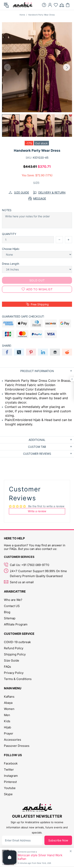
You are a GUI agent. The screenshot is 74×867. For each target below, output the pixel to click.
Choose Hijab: (11, 248)
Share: (7, 345)
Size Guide (11, 660)
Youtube (10, 788)
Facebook (11, 763)
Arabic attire (22, 5)
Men (7, 715)
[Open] (9, 857)
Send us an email (22, 582)
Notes (6, 210)
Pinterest (10, 782)
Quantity (9, 234)
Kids (7, 721)
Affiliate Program (15, 624)
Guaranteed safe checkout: (23, 316)
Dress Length (10, 263)
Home (22, 14)
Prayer (8, 733)
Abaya (8, 703)
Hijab (7, 727)
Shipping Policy (15, 654)
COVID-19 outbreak (17, 642)
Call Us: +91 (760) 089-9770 (29, 565)
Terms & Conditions (18, 679)
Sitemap (9, 618)
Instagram (11, 776)
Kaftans (9, 696)
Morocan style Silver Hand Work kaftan (40, 857)
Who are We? (13, 600)
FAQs (7, 666)
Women (9, 709)
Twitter (9, 769)
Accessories (12, 739)
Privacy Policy (13, 673)
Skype (8, 794)
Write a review (37, 511)
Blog (7, 612)
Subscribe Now (58, 840)
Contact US (12, 606)
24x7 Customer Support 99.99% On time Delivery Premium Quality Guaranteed (38, 573)
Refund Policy (13, 648)
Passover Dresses (16, 746)
